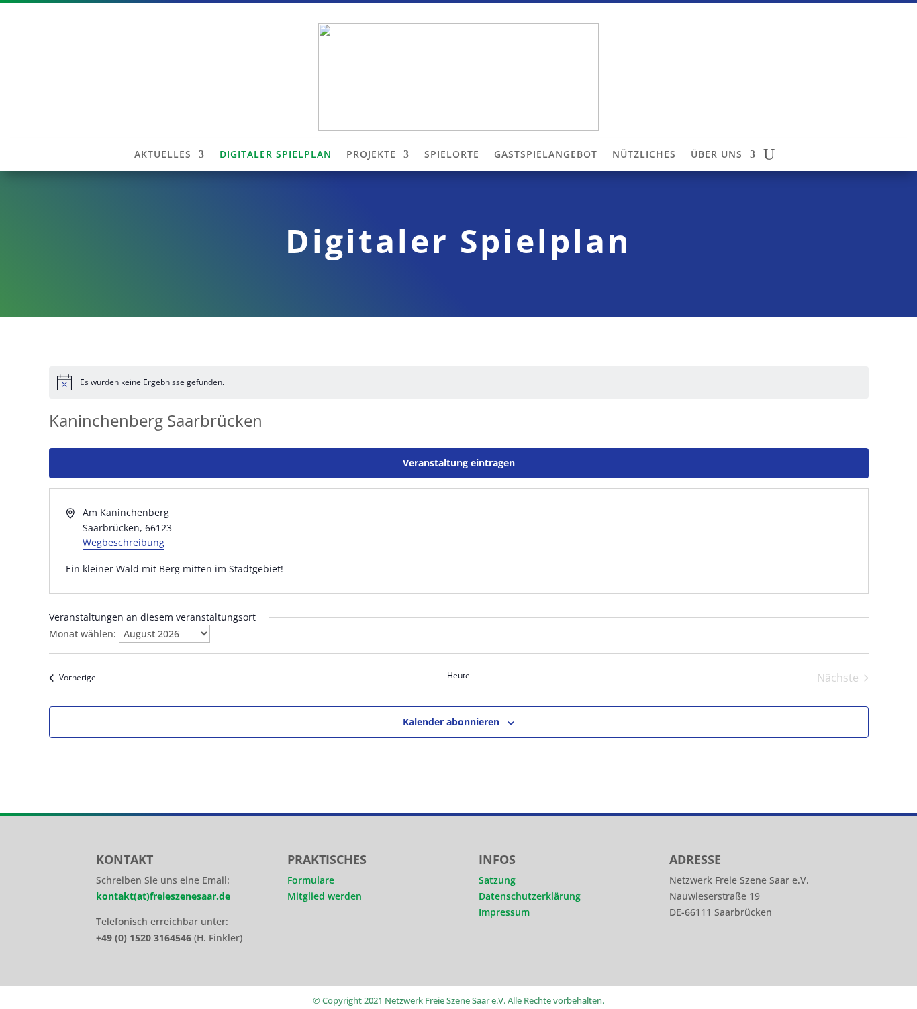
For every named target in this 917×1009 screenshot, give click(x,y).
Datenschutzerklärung (530, 896)
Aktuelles (162, 155)
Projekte (371, 155)
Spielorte (451, 155)
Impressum (504, 912)
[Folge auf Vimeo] (760, 956)
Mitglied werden (324, 896)
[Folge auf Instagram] (685, 956)
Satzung (497, 879)
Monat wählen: (82, 633)
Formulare (310, 879)
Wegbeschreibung (123, 542)
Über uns (716, 155)
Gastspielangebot (545, 155)
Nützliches (644, 155)
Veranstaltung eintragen (459, 462)
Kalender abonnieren (451, 721)
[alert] (459, 382)
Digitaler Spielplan (276, 155)
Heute (458, 675)
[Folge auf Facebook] (723, 956)
